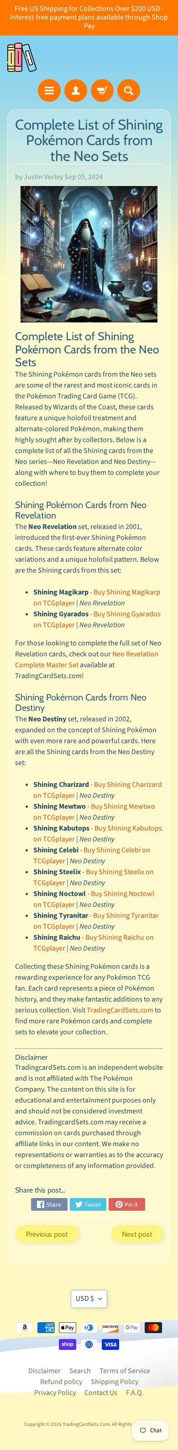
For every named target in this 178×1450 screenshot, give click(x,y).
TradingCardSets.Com (86, 1424)
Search (80, 1371)
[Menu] (49, 90)
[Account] (75, 90)
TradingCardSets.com (120, 1010)
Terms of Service (124, 1371)
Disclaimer (44, 1371)
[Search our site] (128, 90)
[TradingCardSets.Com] (22, 57)
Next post (137, 1234)
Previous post (47, 1234)
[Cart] (102, 90)
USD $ (85, 1299)
